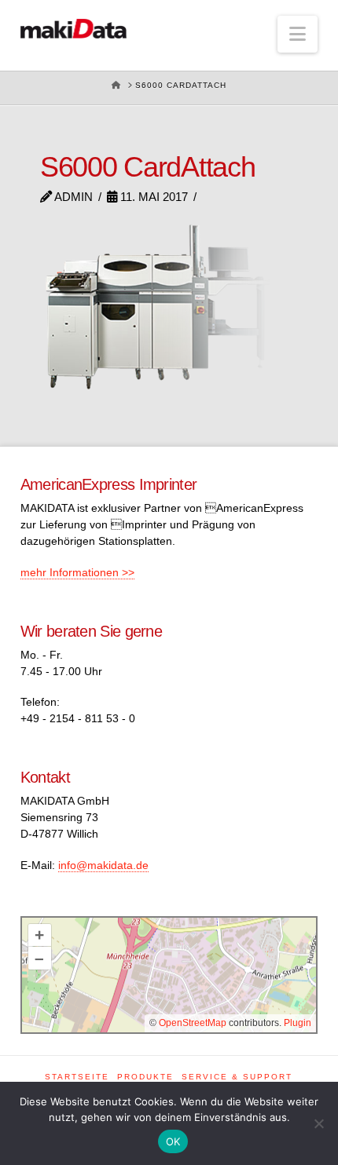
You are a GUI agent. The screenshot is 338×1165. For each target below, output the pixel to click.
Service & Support (237, 1076)
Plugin (296, 1022)
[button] (297, 34)
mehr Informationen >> (77, 572)
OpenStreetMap (192, 1022)
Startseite (77, 1076)
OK (173, 1141)
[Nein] (318, 1123)
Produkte (145, 1076)
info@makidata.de (103, 865)
